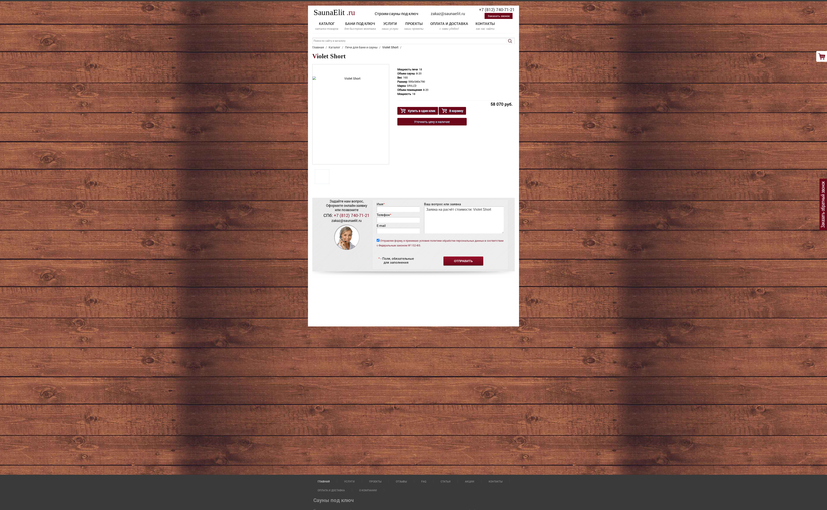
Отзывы (401, 481)
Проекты (414, 26)
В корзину (456, 111)
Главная (324, 481)
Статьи (446, 481)
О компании (368, 490)
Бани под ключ (360, 26)
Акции (469, 481)
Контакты (485, 26)
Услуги (390, 26)
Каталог (326, 26)
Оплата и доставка (449, 26)
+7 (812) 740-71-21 (497, 9)
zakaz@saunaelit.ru (448, 13)
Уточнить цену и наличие (432, 122)
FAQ (423, 481)
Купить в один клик (421, 111)
